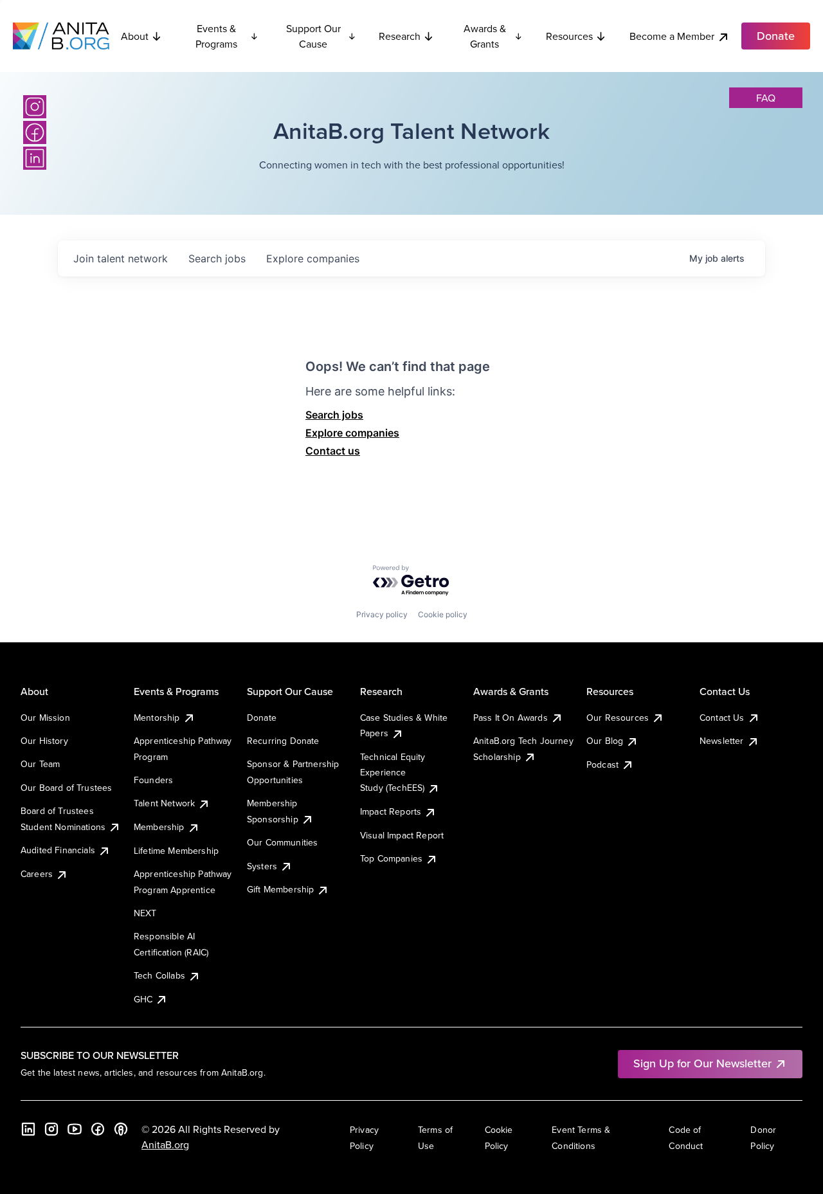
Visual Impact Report (402, 835)
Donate (261, 717)
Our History (44, 740)
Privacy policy (382, 614)
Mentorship (157, 717)
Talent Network (164, 803)
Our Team (40, 763)
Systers (262, 866)
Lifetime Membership (176, 850)
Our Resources (617, 717)
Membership (159, 826)
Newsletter (722, 740)
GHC (143, 999)
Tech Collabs (159, 975)
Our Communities (282, 842)
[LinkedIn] (35, 158)
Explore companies (352, 432)
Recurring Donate (283, 740)
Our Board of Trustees (66, 787)
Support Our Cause (313, 36)
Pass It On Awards (510, 717)
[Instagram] (35, 106)
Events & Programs (216, 36)
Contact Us (722, 717)
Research (400, 36)
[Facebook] (35, 132)
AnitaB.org (165, 1144)
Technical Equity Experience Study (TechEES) (393, 772)
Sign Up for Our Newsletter (702, 1063)
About (135, 36)
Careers (37, 873)
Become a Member (671, 36)
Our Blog (604, 740)
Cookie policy (442, 614)
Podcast (602, 764)
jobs (217, 258)
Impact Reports (390, 811)
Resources (569, 36)
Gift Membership (280, 889)
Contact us (332, 450)
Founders (153, 779)
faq (765, 98)
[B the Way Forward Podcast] (121, 1129)
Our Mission (45, 717)
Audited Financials (58, 850)
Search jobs (334, 414)
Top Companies (391, 858)
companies (312, 258)
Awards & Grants (485, 36)
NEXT (145, 913)
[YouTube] (74, 1129)
